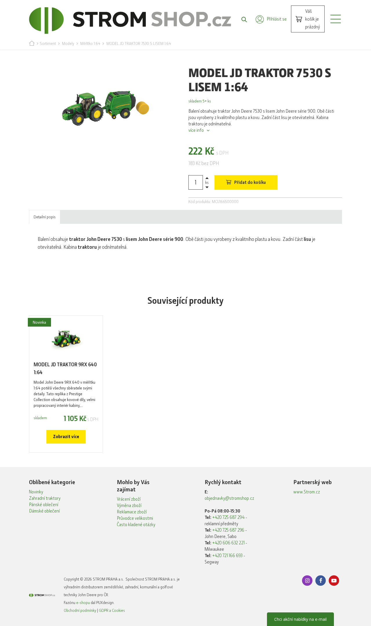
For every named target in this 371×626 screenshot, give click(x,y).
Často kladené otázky (136, 524)
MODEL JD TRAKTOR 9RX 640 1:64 (65, 368)
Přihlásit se (277, 19)
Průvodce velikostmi (135, 518)
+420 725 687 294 (228, 517)
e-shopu (83, 602)
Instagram (307, 580)
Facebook (320, 580)
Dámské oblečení (44, 511)
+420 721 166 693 (227, 555)
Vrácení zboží (129, 499)
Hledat (241, 19)
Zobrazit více (66, 436)
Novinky (36, 492)
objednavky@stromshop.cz (229, 498)
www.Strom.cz (306, 492)
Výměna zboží (129, 505)
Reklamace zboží (132, 512)
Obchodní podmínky (80, 610)
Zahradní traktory (45, 498)
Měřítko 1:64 (90, 43)
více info (196, 130)
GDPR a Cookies (112, 610)
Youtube (334, 580)
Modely (68, 43)
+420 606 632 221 (228, 543)
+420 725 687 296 (228, 530)
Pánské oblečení (43, 504)
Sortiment (48, 43)
